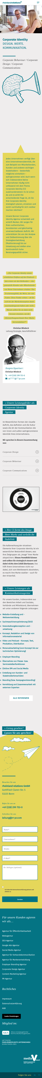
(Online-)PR (7, 668)
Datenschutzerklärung (19, 889)
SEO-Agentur (7, 940)
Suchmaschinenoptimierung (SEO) (17, 622)
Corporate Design (10, 452)
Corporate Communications (15, 470)
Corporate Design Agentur (13, 969)
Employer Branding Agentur (14, 964)
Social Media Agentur (11, 950)
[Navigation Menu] (38, 2)
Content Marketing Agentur (14, 974)
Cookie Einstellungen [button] (11, 1016)
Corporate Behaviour (12, 461)
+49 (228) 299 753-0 (16, 375)
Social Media (22, 668)
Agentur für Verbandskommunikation (18, 955)
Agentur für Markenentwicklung (16, 960)
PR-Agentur (7, 979)
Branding (6, 680)
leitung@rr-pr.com (12, 817)
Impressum (7, 999)
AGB (4, 1008)
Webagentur (7, 936)
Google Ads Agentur (10, 945)
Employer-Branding (10, 657)
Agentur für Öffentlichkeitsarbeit (16, 931)
